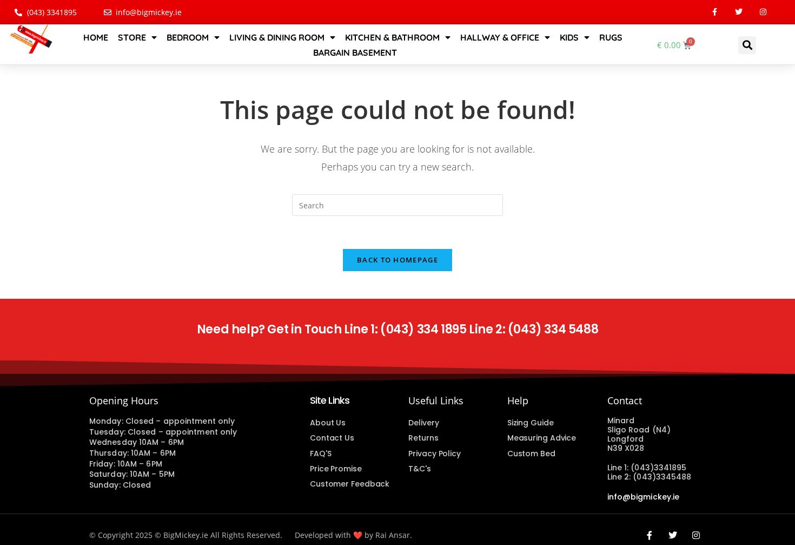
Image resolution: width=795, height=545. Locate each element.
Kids (569, 37)
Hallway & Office (499, 37)
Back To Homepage (397, 260)
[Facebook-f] (715, 12)
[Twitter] (739, 12)
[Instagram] (763, 12)
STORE (132, 37)
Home (95, 37)
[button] (747, 45)
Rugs (610, 37)
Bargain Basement (355, 52)
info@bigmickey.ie (643, 496)
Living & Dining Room (276, 37)
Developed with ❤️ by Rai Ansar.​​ (353, 535)
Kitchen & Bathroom (392, 37)
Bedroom (188, 37)
